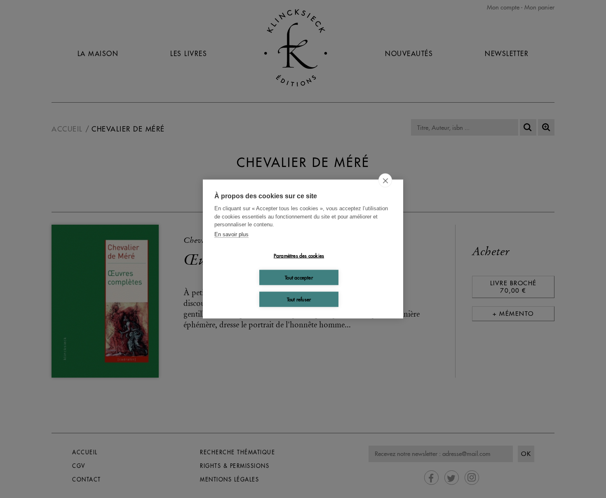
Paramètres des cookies (299, 255)
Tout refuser (299, 299)
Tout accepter (299, 277)
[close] (385, 181)
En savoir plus (231, 234)
